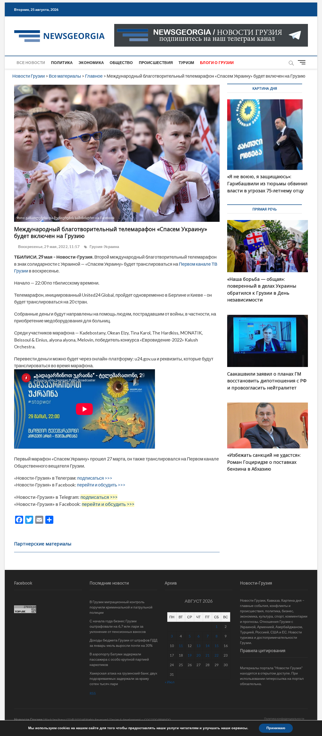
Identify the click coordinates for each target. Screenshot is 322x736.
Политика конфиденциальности (284, 718)
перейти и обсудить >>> (101, 484)
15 (217, 645)
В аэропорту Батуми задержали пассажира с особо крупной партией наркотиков (119, 659)
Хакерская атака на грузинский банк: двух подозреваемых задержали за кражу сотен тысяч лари (123, 678)
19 (190, 655)
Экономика (91, 62)
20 (198, 655)
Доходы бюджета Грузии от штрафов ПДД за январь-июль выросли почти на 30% (123, 643)
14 (208, 645)
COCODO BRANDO (157, 719)
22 (217, 655)
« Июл (169, 682)
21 (208, 655)
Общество (121, 62)
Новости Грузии (28, 719)
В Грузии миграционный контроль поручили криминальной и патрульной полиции (121, 607)
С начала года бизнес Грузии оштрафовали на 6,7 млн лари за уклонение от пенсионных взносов (118, 626)
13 (198, 645)
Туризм (186, 62)
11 (181, 645)
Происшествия (156, 62)
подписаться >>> (94, 478)
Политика (62, 62)
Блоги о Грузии (217, 62)
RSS (93, 693)
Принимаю (275, 728)
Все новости (31, 62)
